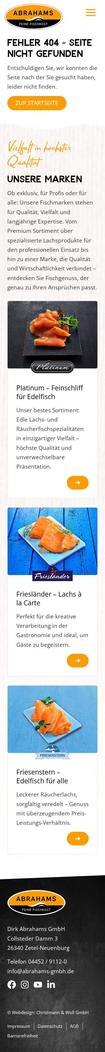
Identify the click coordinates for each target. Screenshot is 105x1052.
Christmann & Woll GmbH (62, 1012)
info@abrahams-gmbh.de (40, 971)
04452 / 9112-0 (47, 961)
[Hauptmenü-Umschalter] (91, 12)
